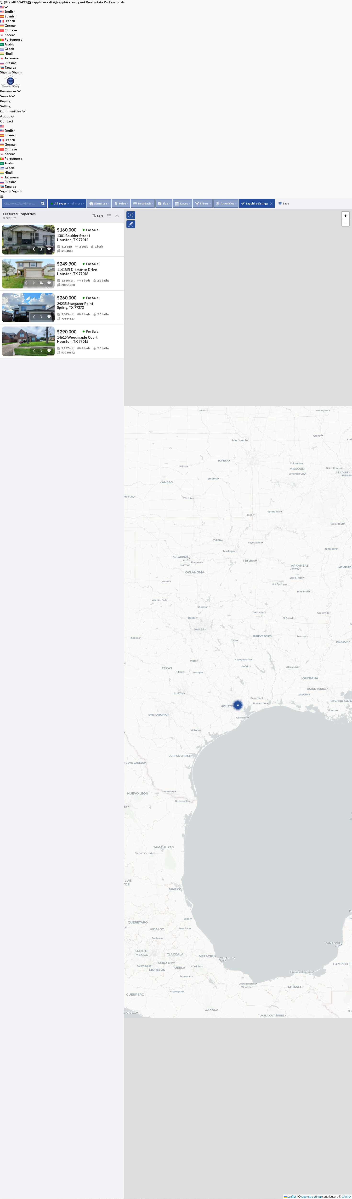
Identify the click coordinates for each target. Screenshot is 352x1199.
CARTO (346, 1196)
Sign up (5, 72)
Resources (8, 91)
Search (5, 96)
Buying (5, 101)
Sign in (17, 72)
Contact (6, 121)
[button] (345, 215)
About (5, 116)
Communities (10, 111)
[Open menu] (1, 196)
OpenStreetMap (311, 1196)
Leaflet (291, 1196)
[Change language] (4, 7)
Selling (5, 106)
